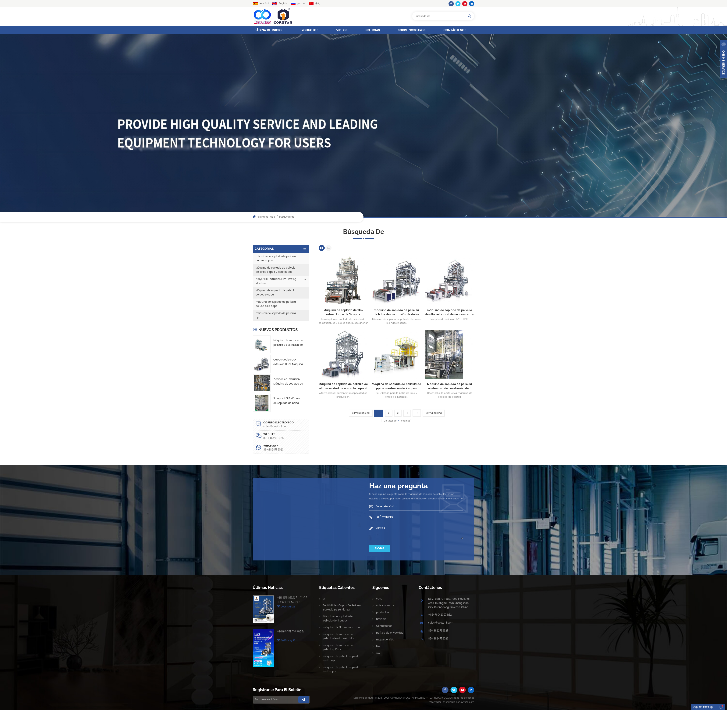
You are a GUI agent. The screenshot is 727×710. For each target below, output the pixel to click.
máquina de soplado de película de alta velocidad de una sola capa (449, 312)
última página (434, 413)
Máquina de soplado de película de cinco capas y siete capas (276, 270)
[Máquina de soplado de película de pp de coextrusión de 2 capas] (396, 354)
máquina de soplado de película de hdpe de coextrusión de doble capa (396, 312)
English (283, 3)
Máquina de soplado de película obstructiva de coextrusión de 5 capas (449, 386)
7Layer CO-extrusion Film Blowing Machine (276, 281)
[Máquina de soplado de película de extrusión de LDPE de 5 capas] (262, 344)
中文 (317, 3)
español (264, 3)
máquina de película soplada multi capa (341, 658)
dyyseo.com (467, 702)
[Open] (723, 59)
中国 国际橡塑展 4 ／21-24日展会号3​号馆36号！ (292, 600)
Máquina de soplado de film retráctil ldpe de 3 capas (343, 312)
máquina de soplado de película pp (276, 315)
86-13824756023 (273, 450)
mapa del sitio (385, 640)
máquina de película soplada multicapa (341, 669)
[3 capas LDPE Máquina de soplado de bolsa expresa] (262, 402)
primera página (361, 413)
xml (378, 653)
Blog (378, 647)
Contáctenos (454, 30)
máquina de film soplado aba (341, 628)
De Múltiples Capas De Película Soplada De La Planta (342, 608)
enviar (380, 548)
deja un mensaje (703, 707)
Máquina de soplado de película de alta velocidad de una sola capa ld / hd (343, 386)
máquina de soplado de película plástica (338, 647)
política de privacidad (389, 633)
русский (301, 3)
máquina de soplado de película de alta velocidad (339, 636)
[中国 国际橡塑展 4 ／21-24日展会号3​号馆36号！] (263, 609)
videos (342, 30)
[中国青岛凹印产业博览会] (263, 648)
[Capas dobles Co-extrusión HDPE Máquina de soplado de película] (262, 364)
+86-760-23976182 (440, 615)
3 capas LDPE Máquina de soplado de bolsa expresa (287, 401)
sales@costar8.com (275, 427)
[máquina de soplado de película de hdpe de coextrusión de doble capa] (396, 280)
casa (379, 599)
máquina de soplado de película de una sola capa (276, 304)
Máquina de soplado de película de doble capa (276, 293)
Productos (309, 30)
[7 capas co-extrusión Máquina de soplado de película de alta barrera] (262, 383)
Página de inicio (268, 30)
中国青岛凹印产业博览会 (290, 631)
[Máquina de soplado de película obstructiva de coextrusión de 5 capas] (449, 354)
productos (382, 612)
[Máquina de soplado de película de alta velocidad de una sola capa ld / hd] (343, 354)
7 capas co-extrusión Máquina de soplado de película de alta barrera (288, 381)
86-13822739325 (438, 631)
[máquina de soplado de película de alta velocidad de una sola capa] (449, 280)
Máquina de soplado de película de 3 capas (338, 619)
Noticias (372, 30)
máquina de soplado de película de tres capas (276, 259)
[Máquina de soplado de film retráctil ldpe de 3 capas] (343, 280)
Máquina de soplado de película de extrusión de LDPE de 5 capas (288, 343)
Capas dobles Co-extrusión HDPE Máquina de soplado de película (288, 362)
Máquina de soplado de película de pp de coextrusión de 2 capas (396, 386)
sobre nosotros (412, 30)
